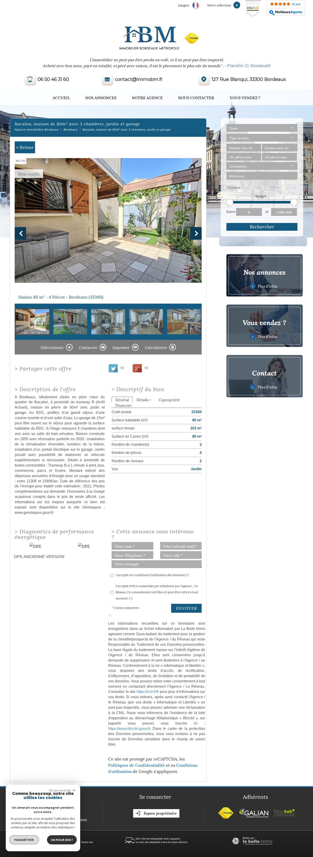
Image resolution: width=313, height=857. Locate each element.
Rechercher (262, 227)
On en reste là (60, 790)
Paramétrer (24, 840)
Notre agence (147, 97)
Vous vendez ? (245, 97)
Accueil (61, 97)
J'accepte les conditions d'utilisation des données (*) (152, 574)
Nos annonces (100, 97)
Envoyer (186, 608)
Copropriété (169, 399)
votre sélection (219, 5)
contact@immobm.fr (139, 79)
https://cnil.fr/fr (148, 691)
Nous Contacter (196, 97)
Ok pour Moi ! (62, 840)
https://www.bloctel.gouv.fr (129, 728)
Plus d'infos (264, 286)
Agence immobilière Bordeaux (37, 129)
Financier (123, 405)
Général (122, 399)
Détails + (144, 399)
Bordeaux (71, 129)
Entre (230, 211)
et (267, 211)
